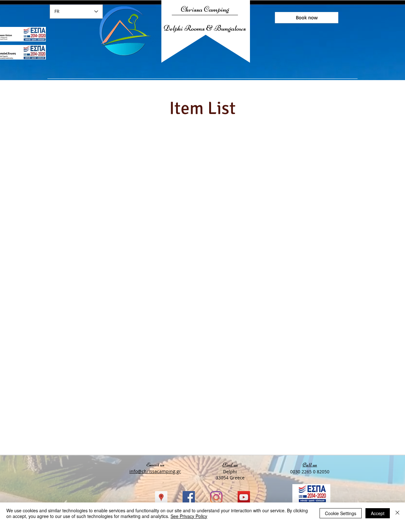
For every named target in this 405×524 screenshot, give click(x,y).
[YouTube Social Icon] (244, 497)
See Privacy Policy (189, 516)
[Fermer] (397, 513)
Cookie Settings (340, 513)
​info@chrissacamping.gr (155, 471)
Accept (377, 513)
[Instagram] (216, 497)
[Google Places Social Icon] (161, 497)
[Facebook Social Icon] (189, 497)
